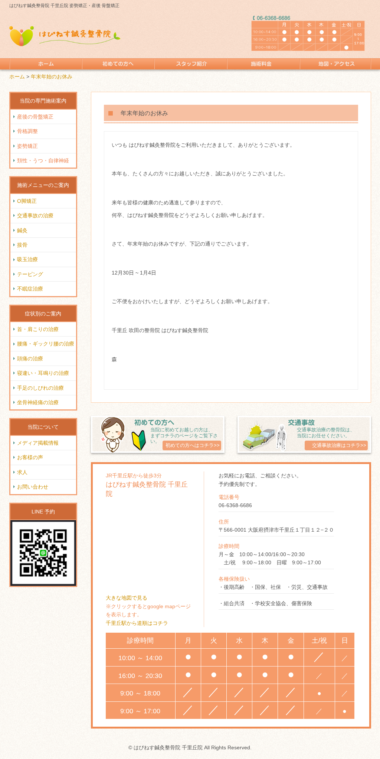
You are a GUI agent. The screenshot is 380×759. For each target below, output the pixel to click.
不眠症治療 (30, 289)
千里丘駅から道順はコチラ (137, 623)
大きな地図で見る (126, 598)
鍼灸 (22, 230)
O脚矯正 (27, 201)
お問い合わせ (32, 487)
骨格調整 (27, 131)
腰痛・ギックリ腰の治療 (45, 344)
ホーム (17, 77)
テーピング (30, 274)
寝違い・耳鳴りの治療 (43, 373)
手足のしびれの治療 (40, 388)
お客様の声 (30, 457)
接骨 (22, 245)
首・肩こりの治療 (38, 329)
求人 (22, 472)
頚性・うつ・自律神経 (43, 160)
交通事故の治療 (35, 215)
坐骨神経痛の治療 (38, 402)
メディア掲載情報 (38, 443)
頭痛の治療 (30, 358)
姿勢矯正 (27, 146)
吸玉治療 (27, 259)
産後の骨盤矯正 (35, 117)
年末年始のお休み (51, 77)
